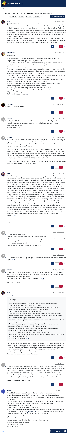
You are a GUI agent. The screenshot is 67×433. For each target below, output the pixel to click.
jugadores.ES (31, 412)
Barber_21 (10, 104)
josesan (9, 21)
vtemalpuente (11, 52)
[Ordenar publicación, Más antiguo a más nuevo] (47, 16)
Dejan (8, 173)
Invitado (9, 118)
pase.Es (58, 26)
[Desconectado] (4, 22)
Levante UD (5, 16)
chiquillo (9, 390)
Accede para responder (57, 16)
